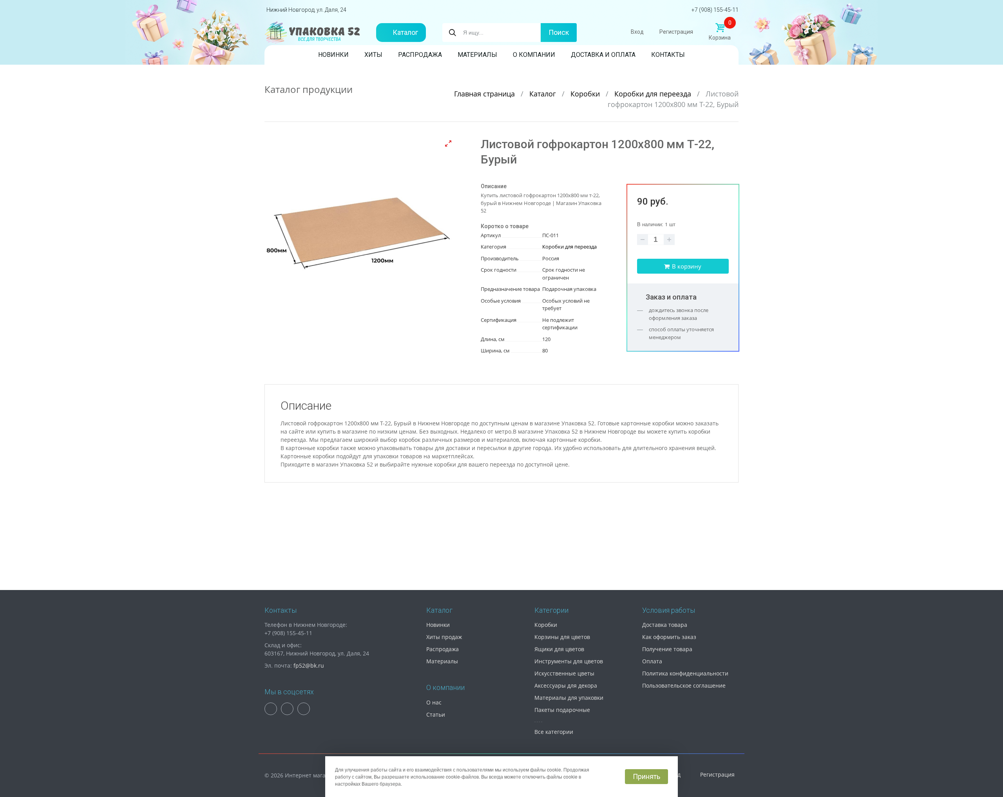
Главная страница (485, 93)
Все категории (553, 731)
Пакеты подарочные (562, 709)
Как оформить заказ (669, 637)
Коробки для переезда (653, 93)
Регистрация (676, 32)
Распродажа (420, 54)
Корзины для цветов (562, 637)
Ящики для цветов (559, 649)
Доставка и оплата (603, 54)
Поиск (559, 32)
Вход (637, 32)
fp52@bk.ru (308, 665)
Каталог (405, 32)
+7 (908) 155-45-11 (715, 10)
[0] (719, 28)
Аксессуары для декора (565, 685)
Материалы (477, 54)
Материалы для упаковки (568, 697)
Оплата (652, 661)
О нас (434, 702)
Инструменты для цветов (568, 661)
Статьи (435, 714)
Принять (646, 776)
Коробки (586, 93)
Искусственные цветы (564, 673)
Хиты (373, 54)
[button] (448, 143)
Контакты (668, 54)
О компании (534, 54)
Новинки (333, 54)
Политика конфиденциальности (685, 673)
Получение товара (667, 649)
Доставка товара (664, 624)
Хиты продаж (444, 637)
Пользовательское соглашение (684, 685)
